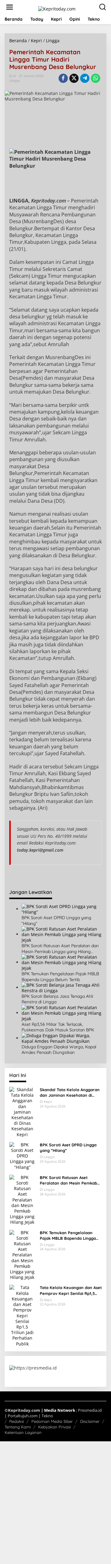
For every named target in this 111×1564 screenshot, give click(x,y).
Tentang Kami (18, 1426)
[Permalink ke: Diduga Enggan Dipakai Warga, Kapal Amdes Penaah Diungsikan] (62, 1038)
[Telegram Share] (84, 78)
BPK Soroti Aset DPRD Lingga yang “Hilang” (56, 920)
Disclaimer (90, 1421)
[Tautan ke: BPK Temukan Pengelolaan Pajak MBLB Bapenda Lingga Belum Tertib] (22, 1254)
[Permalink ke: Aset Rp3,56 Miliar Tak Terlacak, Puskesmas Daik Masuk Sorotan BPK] (62, 1013)
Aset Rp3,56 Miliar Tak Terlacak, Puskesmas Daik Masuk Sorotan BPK (58, 1027)
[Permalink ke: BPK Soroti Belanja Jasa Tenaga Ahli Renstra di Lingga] (62, 987)
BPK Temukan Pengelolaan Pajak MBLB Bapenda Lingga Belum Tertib (60, 976)
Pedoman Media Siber (52, 1421)
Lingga (14, 80)
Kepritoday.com (24, 1410)
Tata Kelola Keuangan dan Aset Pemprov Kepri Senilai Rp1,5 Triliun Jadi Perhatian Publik (71, 1290)
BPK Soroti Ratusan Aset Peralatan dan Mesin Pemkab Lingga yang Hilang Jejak (60, 948)
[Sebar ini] (63, 78)
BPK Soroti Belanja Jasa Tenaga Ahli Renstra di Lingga (57, 999)
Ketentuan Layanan (23, 1432)
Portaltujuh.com (23, 1416)
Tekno (47, 1416)
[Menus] (9, 7)
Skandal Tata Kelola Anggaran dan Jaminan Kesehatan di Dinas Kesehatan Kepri (70, 1092)
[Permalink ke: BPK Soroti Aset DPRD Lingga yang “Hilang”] (62, 909)
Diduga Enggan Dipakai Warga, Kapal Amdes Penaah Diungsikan (59, 1049)
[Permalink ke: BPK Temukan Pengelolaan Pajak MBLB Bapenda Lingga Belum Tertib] (62, 962)
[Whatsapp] (95, 78)
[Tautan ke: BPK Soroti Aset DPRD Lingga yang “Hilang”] (22, 1155)
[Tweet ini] (74, 78)
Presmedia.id (90, 1410)
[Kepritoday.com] (57, 8)
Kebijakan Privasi (54, 1426)
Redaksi (16, 1421)
